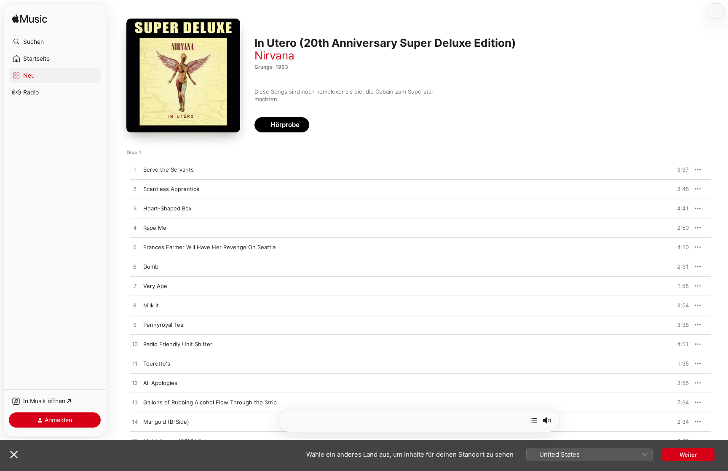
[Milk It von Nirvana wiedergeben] (134, 306)
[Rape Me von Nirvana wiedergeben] (134, 228)
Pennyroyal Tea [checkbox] (163, 324)
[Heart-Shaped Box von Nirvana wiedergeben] (134, 209)
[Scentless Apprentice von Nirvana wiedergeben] (134, 189)
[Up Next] (534, 420)
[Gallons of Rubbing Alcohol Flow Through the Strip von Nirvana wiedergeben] (134, 402)
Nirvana (274, 55)
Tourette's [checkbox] (156, 363)
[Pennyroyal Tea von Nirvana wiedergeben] (134, 325)
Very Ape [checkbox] (155, 286)
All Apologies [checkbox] (160, 382)
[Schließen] (14, 454)
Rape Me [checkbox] (154, 227)
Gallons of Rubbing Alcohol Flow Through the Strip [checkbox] (210, 402)
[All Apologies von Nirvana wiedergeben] (134, 383)
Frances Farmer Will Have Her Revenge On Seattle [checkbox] (209, 247)
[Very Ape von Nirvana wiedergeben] (134, 286)
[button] (54, 42)
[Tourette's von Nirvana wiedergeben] (134, 364)
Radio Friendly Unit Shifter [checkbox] (177, 344)
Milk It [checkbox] (151, 305)
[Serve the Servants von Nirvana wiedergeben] (134, 170)
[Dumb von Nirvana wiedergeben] (134, 267)
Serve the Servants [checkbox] (168, 169)
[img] (29, 19)
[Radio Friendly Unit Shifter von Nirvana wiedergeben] (134, 344)
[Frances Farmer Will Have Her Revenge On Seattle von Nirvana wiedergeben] (134, 247)
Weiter (688, 454)
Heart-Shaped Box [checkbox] (167, 208)
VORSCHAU (677, 169)
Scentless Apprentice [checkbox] (171, 189)
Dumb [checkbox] (150, 266)
